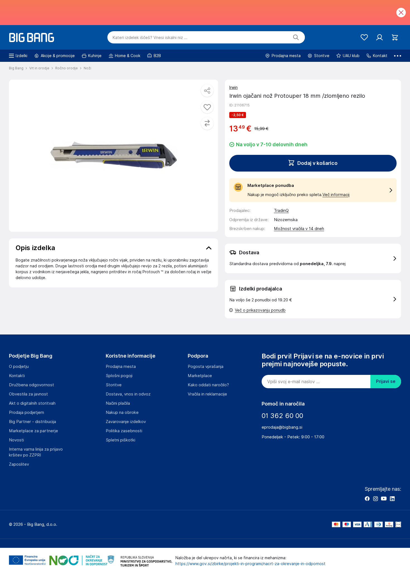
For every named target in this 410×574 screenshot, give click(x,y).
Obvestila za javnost (28, 394)
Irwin (233, 87)
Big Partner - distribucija (32, 421)
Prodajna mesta (121, 366)
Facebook (367, 498)
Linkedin (392, 498)
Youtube (383, 498)
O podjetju (19, 366)
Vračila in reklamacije (207, 394)
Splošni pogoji (119, 375)
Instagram (375, 498)
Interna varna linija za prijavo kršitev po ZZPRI (36, 452)
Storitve (114, 384)
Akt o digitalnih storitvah (32, 403)
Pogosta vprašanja (205, 366)
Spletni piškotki (120, 440)
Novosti (16, 440)
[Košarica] (395, 37)
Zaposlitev (19, 464)
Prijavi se (385, 381)
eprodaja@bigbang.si (282, 427)
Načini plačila (118, 403)
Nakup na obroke (122, 412)
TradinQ (281, 210)
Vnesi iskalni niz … (149, 37)
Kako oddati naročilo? (208, 384)
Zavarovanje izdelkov (126, 421)
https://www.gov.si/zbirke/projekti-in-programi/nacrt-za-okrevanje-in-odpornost (250, 563)
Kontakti (17, 375)
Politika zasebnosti (124, 430)
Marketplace (200, 375)
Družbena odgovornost (31, 384)
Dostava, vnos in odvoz (128, 394)
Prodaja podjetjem (26, 412)
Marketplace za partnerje (33, 430)
